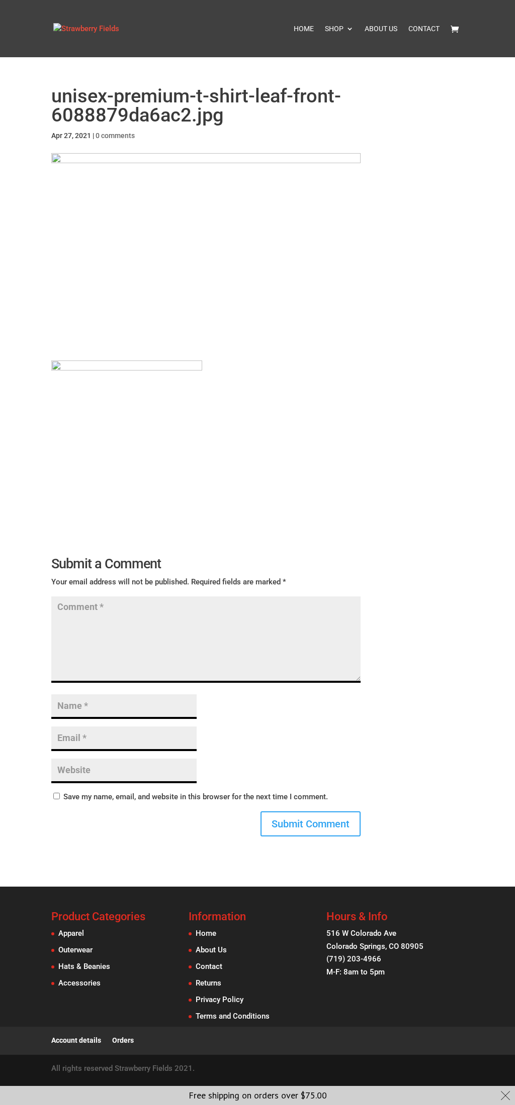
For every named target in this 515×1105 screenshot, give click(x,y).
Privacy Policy (219, 999)
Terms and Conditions (233, 1016)
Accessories (79, 983)
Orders (123, 1040)
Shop (334, 29)
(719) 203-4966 (353, 958)
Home (304, 29)
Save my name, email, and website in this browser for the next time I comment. (195, 796)
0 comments (115, 136)
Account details (76, 1040)
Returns (208, 983)
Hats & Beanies (84, 966)
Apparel (71, 933)
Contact (424, 29)
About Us (381, 29)
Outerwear (75, 949)
